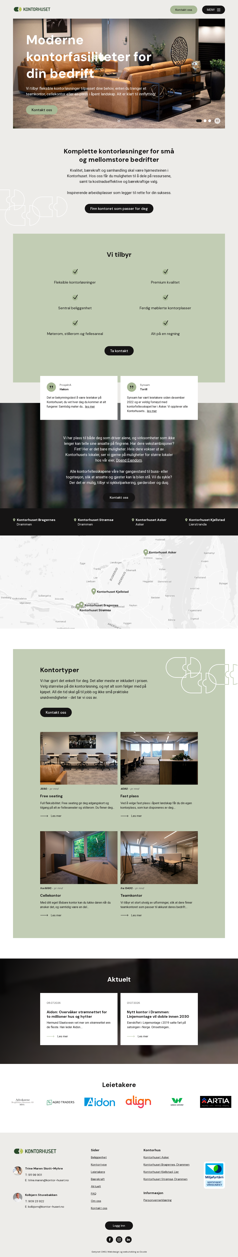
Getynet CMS (98, 1251)
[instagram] (119, 1239)
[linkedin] (128, 1239)
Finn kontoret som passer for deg (119, 208)
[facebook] (110, 1239)
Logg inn (119, 1226)
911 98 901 (35, 1175)
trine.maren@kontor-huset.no (48, 1180)
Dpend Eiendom (129, 460)
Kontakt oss (183, 10)
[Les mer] (79, 758)
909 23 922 (36, 1201)
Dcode (143, 1251)
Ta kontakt (119, 350)
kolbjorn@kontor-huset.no (46, 1207)
